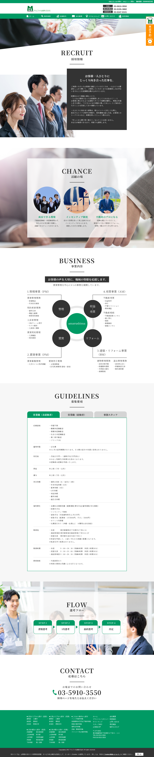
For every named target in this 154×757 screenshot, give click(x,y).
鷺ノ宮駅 (39, 742)
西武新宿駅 (39, 740)
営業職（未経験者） (43, 414)
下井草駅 (30, 742)
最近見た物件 (116, 1)
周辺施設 (113, 724)
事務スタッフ (110, 414)
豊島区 (35, 721)
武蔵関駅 (30, 732)
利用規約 (113, 719)
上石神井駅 (30, 734)
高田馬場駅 (39, 737)
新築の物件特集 (77, 724)
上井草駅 (30, 737)
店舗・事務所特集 (77, 729)
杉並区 (29, 724)
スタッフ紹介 (97, 724)
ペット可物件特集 (77, 719)
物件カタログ (114, 727)
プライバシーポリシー (101, 719)
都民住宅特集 (76, 726)
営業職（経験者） (77, 414)
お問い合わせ (114, 722)
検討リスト (129, 1)
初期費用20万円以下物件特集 (81, 721)
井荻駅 (29, 740)
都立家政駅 (39, 732)
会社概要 (113, 716)
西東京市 (36, 724)
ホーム (95, 716)
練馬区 (29, 719)
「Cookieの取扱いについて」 (112, 754)
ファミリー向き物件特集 (80, 732)
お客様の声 (97, 727)
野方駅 (38, 734)
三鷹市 (35, 719)
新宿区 (29, 721)
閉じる (139, 754)
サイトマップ (97, 722)
